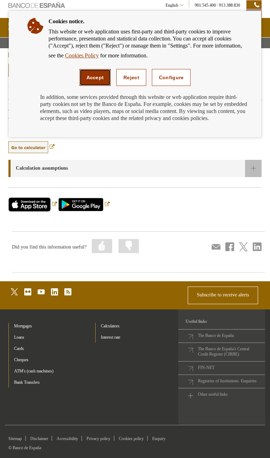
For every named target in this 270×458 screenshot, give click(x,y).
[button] (135, 168)
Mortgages (23, 326)
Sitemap (15, 438)
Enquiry (159, 438)
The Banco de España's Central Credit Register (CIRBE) (223, 351)
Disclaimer (39, 438)
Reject (131, 77)
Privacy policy (98, 438)
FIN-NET (206, 367)
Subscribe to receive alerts (223, 294)
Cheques (21, 359)
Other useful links (213, 394)
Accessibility (67, 438)
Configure (171, 77)
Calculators (110, 326)
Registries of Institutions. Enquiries (227, 380)
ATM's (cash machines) (33, 371)
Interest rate (110, 337)
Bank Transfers (27, 382)
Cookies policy (131, 438)
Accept (95, 77)
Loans (19, 337)
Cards (19, 348)
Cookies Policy (82, 55)
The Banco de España (216, 335)
